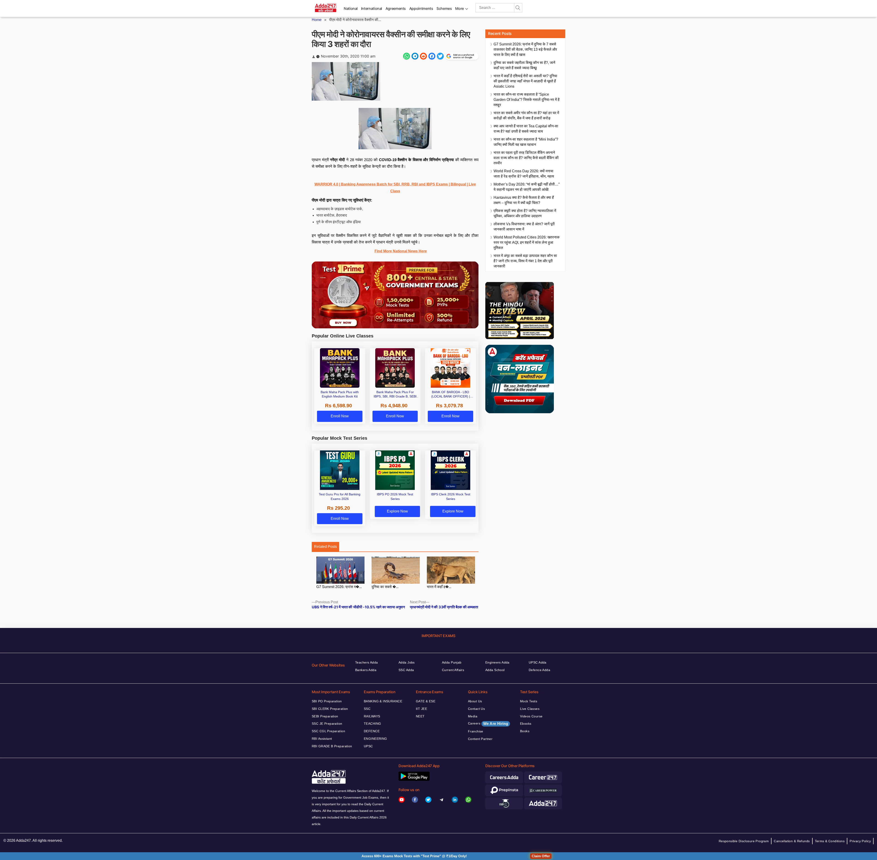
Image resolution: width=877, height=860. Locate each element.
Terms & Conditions (830, 841)
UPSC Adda (538, 662)
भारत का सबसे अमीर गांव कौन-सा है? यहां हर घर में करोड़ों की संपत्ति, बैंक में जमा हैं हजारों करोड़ (526, 115)
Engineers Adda (497, 662)
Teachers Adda (366, 662)
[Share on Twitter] (440, 56)
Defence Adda (539, 670)
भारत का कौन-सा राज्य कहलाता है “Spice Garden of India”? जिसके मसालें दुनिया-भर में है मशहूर (527, 99)
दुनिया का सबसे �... (385, 587)
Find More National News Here (401, 251)
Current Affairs (453, 670)
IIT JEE (421, 709)
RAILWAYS (372, 716)
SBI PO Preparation (327, 701)
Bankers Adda (365, 670)
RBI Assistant (322, 738)
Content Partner (480, 739)
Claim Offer (541, 856)
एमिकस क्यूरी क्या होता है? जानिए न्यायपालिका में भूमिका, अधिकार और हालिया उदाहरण (525, 213)
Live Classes (529, 709)
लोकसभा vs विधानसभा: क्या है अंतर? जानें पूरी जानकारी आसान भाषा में (524, 226)
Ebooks (525, 723)
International (371, 8)
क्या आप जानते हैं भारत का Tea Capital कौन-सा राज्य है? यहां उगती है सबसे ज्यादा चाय (526, 128)
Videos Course (531, 716)
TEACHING (372, 723)
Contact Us (476, 709)
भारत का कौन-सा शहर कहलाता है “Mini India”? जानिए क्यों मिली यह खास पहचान (526, 141)
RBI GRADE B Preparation (332, 746)
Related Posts (325, 547)
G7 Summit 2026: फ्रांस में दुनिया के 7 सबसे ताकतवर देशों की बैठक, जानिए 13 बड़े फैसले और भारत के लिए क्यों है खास (525, 49)
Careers (488, 723)
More (459, 8)
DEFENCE (372, 731)
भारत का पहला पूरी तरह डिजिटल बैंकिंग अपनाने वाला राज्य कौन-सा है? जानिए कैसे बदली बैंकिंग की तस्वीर (526, 158)
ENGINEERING (375, 738)
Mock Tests (528, 701)
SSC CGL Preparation (328, 731)
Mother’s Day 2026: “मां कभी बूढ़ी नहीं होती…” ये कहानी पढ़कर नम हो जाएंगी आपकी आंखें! (527, 186)
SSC (367, 709)
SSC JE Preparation (327, 723)
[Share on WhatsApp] (406, 56)
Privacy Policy (860, 841)
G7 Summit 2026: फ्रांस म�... (339, 587)
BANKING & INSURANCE (383, 701)
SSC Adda (406, 670)
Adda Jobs (407, 662)
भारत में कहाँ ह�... (439, 587)
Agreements (396, 8)
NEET (420, 716)
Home (317, 20)
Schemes (444, 8)
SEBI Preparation (325, 716)
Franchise (475, 731)
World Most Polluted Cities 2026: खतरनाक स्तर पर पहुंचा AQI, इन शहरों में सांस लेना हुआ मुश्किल (527, 242)
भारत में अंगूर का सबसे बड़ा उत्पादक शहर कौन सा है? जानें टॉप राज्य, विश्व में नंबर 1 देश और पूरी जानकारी (525, 261)
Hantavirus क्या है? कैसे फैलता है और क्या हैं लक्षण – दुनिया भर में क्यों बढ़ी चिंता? (524, 200)
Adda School (495, 670)
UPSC (368, 746)
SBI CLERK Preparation (330, 709)
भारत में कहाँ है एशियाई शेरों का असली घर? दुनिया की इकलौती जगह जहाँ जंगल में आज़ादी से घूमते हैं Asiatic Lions (525, 81)
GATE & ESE (425, 701)
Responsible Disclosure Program (744, 841)
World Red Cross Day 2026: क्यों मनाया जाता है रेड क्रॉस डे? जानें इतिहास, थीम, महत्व (524, 173)
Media (472, 716)
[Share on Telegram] (415, 56)
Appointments (421, 8)
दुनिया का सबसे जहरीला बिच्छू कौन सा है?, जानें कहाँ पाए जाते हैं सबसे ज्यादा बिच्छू (524, 65)
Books (524, 731)
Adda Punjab (452, 662)
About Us (475, 701)
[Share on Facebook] (431, 56)
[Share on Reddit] (423, 56)
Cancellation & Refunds (792, 841)
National (351, 8)
